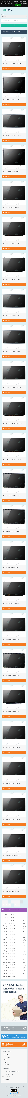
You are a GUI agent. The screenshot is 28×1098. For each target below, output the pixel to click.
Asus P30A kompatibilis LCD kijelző (11, 711)
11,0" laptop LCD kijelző (14, 934)
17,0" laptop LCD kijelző (14, 967)
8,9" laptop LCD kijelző (14, 920)
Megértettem (18, 5)
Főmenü (3, 14)
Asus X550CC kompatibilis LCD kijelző (12, 63)
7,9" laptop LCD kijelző (14, 914)
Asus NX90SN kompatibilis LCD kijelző (12, 855)
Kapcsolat (6, 1064)
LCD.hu (16, 1086)
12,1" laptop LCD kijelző (14, 940)
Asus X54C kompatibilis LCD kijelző (11, 639)
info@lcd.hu (8, 1076)
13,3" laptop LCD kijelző (14, 942)
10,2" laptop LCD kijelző (14, 931)
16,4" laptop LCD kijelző (14, 965)
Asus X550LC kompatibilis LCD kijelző (11, 243)
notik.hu (7, 1079)
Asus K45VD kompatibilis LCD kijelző (11, 351)
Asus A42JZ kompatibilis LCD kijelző (11, 315)
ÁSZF (5, 1060)
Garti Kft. (17, 1087)
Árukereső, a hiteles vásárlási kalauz (14, 1095)
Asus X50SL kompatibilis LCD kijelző (11, 495)
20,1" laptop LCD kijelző (14, 976)
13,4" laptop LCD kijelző (14, 945)
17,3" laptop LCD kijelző (14, 970)
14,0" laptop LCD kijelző (14, 948)
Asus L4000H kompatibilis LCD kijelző (11, 99)
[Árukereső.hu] (14, 1093)
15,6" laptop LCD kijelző (14, 959)
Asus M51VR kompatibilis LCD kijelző (11, 531)
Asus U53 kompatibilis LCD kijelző (11, 603)
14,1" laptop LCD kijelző (14, 951)
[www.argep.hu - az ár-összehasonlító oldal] (14, 1090)
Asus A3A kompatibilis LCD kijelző (11, 171)
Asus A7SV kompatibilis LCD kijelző (11, 891)
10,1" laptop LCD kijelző (14, 928)
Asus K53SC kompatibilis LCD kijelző (11, 747)
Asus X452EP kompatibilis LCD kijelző (12, 135)
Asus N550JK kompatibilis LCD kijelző (12, 459)
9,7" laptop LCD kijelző (14, 923)
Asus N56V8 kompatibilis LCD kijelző (11, 819)
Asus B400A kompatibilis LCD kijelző (11, 279)
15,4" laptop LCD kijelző (14, 956)
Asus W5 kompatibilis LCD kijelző (10, 567)
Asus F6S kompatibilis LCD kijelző (11, 207)
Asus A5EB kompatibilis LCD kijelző (11, 675)
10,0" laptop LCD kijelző (14, 926)
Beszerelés (7, 1057)
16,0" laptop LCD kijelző (14, 962)
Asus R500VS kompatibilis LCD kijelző (12, 387)
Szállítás (6, 1062)
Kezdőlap (6, 1055)
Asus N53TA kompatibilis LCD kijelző (11, 783)
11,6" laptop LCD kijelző (14, 937)
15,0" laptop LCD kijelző (14, 953)
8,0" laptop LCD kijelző (14, 917)
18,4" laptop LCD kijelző (14, 973)
